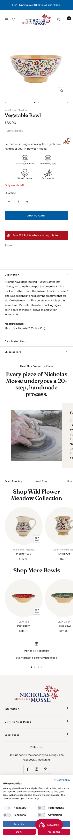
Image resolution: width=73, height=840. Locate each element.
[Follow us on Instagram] (36, 769)
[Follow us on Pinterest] (45, 769)
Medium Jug (24, 551)
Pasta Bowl (23, 623)
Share (8, 245)
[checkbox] (7, 808)
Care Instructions (16, 341)
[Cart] (66, 19)
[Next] (66, 102)
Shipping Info (13, 352)
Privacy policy (62, 779)
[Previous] (6, 102)
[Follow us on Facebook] (27, 769)
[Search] (14, 19)
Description (12, 274)
